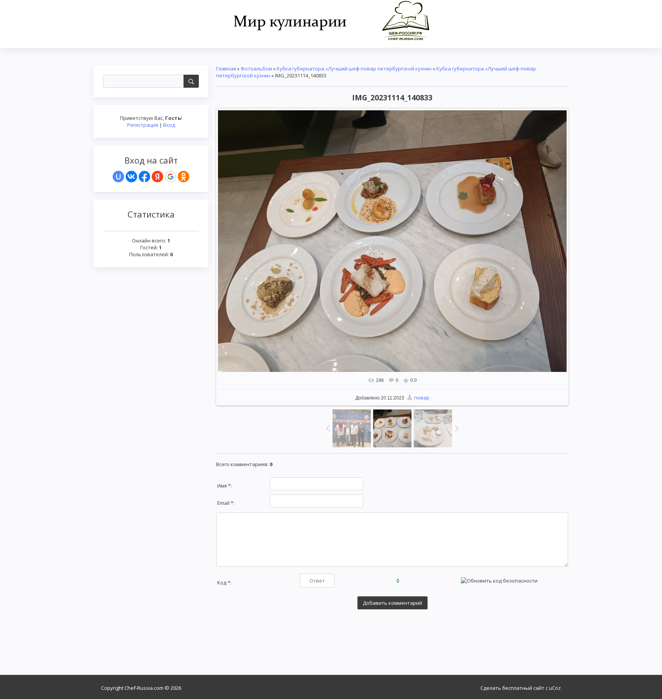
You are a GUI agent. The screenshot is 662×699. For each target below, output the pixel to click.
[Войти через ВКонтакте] (131, 176)
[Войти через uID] (118, 176)
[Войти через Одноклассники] (183, 176)
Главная (226, 68)
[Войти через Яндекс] (157, 176)
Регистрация (142, 124)
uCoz (555, 687)
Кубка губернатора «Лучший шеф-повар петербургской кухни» (354, 68)
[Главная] (331, 19)
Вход (169, 124)
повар (421, 397)
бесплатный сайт (523, 687)
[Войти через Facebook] (144, 176)
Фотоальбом (256, 68)
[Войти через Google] (170, 176)
